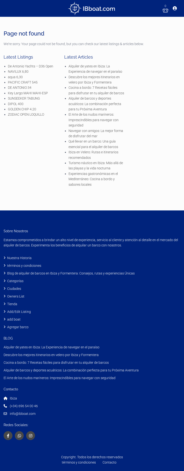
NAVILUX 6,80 (18, 71)
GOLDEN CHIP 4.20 (22, 109)
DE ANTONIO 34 (19, 87)
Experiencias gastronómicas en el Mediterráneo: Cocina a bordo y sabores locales (93, 179)
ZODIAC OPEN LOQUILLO (26, 114)
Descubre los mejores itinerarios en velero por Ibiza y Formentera (51, 355)
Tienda (12, 304)
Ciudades (14, 289)
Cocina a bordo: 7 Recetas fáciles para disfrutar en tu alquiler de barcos (56, 362)
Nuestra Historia (19, 258)
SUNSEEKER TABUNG (24, 98)
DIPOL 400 (15, 104)
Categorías (15, 281)
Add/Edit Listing (19, 312)
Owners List (15, 296)
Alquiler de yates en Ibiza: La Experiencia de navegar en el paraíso (51, 347)
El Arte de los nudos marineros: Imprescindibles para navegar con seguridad (94, 120)
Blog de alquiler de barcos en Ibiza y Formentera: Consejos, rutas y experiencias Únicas (71, 273)
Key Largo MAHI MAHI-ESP (28, 93)
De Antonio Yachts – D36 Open (30, 66)
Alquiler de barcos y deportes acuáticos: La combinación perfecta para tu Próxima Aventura (95, 103)
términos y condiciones (24, 266)
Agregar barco (18, 327)
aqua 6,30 (15, 77)
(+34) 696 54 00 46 (24, 406)
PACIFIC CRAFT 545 (23, 82)
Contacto (109, 462)
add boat (14, 319)
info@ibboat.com (22, 414)
